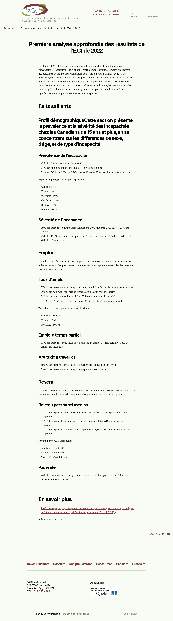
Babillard (122, 564)
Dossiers (59, 564)
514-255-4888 (42, 591)
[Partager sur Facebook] (152, 534)
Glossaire (138, 564)
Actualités (13, 28)
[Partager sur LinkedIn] (163, 534)
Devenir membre (38, 564)
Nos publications (80, 564)
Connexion (114, 14)
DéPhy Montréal (37, 9)
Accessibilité (114, 11)
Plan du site (99, 11)
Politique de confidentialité (76, 614)
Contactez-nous (98, 14)
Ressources (104, 564)
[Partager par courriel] (168, 534)
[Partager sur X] (158, 534)
